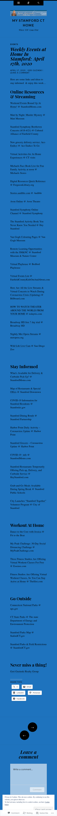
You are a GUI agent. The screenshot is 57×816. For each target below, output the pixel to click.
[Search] (38, 3)
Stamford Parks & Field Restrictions (28, 644)
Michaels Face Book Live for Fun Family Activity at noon (27, 167)
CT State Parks (17, 616)
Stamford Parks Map (20, 632)
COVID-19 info (18, 454)
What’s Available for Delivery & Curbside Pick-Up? (26, 374)
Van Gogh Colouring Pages (24, 236)
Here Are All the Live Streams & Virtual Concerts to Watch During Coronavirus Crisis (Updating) (27, 291)
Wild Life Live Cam (20, 345)
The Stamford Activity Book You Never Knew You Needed (26, 223)
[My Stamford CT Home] (28, 13)
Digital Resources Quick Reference (28, 181)
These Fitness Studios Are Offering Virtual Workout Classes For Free (28, 560)
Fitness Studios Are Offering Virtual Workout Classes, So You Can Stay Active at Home (28, 578)
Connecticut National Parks (24, 605)
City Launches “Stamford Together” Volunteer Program (28, 502)
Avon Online (16, 201)
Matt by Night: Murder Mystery (26, 114)
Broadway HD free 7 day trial (25, 322)
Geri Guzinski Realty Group (24, 671)
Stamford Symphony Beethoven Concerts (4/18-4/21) (26, 128)
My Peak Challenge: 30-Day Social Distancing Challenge (28, 545)
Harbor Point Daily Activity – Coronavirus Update (25, 429)
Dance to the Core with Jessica (25, 531)
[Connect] (28, 3)
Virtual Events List (19, 275)
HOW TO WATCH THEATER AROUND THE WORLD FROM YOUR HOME (27, 310)
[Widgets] (19, 3)
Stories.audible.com (20, 193)
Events (14, 44)
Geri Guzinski (35, 70)
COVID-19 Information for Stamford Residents (23, 402)
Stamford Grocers (19, 442)
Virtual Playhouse (19, 264)
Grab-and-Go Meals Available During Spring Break (25, 487)
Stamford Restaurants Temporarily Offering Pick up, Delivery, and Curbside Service (27, 470)
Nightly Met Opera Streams (24, 334)
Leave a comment (20, 73)
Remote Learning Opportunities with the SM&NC (26, 250)
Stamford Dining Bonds (22, 415)
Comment (37, 789)
